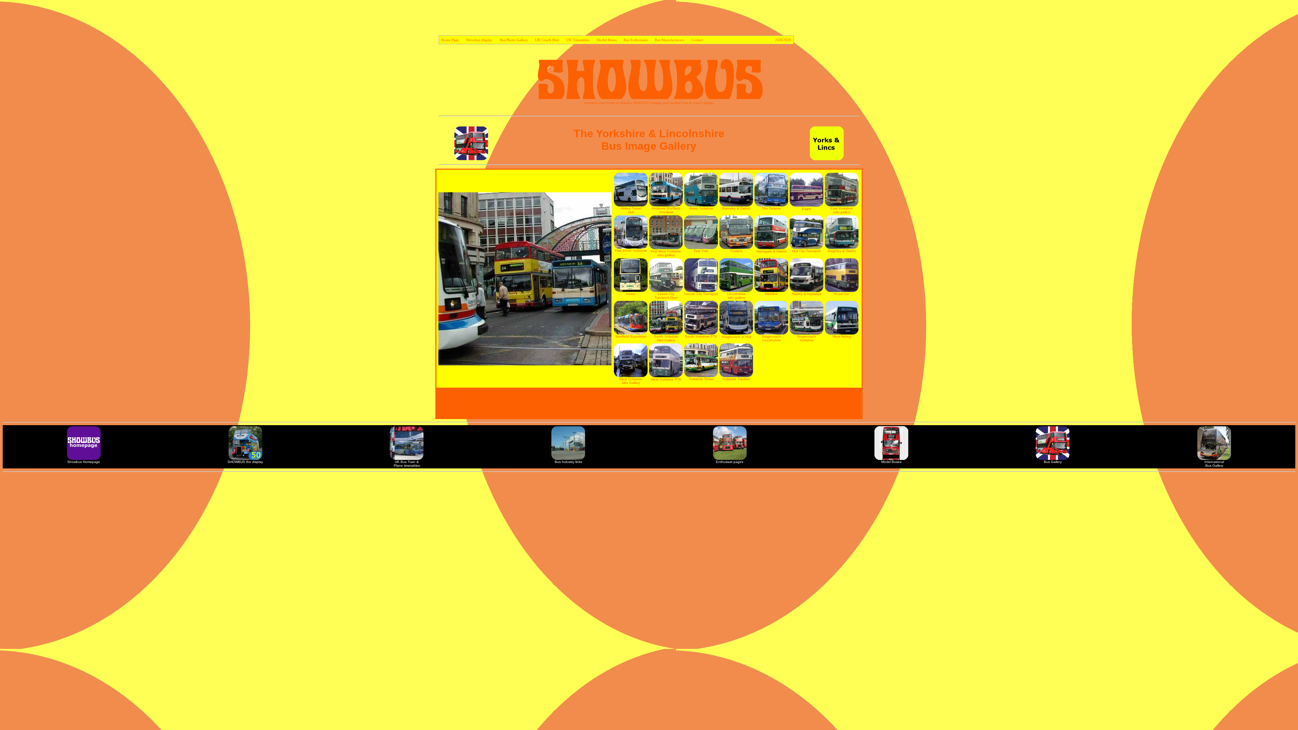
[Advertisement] (649, 19)
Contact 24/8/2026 (741, 40)
